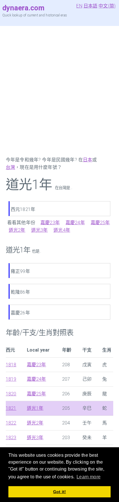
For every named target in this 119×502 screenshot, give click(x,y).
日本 (87, 160)
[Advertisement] (59, 91)
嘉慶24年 (75, 222)
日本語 (90, 6)
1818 (11, 364)
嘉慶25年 (100, 222)
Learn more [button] (89, 476)
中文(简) (107, 6)
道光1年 (35, 408)
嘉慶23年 (50, 222)
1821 (11, 408)
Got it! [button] (59, 491)
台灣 (10, 167)
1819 (11, 379)
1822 (11, 423)
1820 (11, 394)
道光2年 (17, 230)
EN (79, 6)
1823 (11, 437)
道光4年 (61, 230)
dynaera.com (23, 8)
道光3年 (39, 230)
